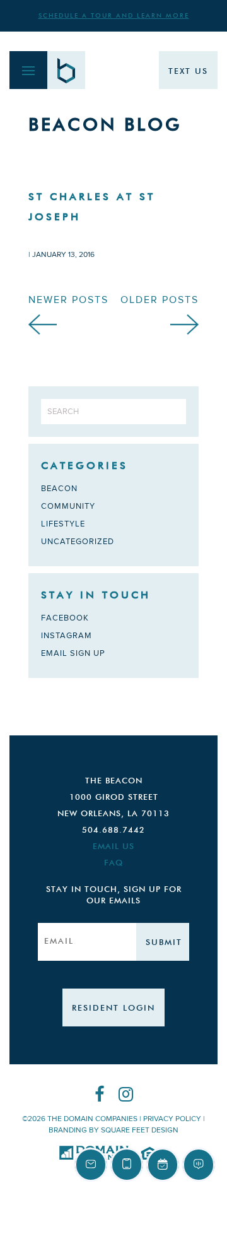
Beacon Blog (105, 125)
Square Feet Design (139, 1130)
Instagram (66, 636)
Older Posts (159, 300)
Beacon (59, 489)
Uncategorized (77, 542)
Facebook (65, 618)
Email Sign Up (73, 653)
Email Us (113, 847)
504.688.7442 (113, 830)
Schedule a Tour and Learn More (113, 16)
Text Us (188, 72)
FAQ (113, 863)
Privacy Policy (172, 1119)
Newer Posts (68, 300)
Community (68, 506)
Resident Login (113, 1008)
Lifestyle (63, 524)
